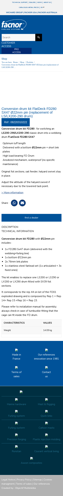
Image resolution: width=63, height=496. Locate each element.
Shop (4, 58)
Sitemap (37, 479)
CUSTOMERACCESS (8, 44)
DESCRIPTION (10, 227)
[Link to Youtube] (48, 491)
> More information (12, 192)
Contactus (46, 374)
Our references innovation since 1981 (46, 357)
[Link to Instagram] (43, 491)
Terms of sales (16, 374)
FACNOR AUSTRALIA (47, 12)
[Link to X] (53, 491)
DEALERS (32, 2)
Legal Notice (8, 479)
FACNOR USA (30, 12)
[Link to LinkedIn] (58, 491)
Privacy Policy (24, 479)
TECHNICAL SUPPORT (19, 2)
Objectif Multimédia (25, 488)
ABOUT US (47, 2)
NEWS (39, 2)
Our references (42, 483)
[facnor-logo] (22, 24)
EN (42, 7)
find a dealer (31, 217)
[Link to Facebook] (38, 491)
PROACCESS (16, 51)
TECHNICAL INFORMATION (18, 231)
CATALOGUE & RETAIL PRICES (29, 7)
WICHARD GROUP (14, 12)
